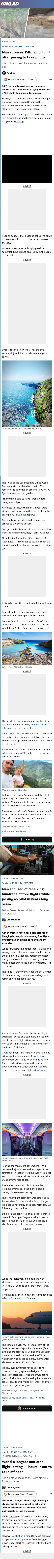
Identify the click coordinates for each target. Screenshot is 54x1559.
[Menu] (50, 4)
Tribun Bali (20, 514)
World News (20, 831)
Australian (17, 1535)
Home (5, 41)
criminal (25, 975)
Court (5, 1052)
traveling (41, 948)
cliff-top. (19, 121)
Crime (20, 878)
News (12, 41)
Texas (45, 1285)
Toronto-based (38, 1056)
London (13, 1516)
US (13, 1047)
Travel (11, 831)
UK (43, 1539)
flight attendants (36, 1070)
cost (30, 959)
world (17, 952)
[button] (50, 79)
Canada (25, 1397)
